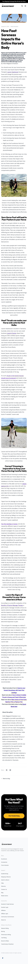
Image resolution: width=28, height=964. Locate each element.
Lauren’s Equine (11, 333)
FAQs (2, 883)
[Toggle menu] (25, 6)
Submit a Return (5, 880)
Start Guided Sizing (14, 816)
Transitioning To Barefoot (7, 944)
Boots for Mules (5, 941)
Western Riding (5, 928)
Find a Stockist (5, 865)
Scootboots (4, 859)
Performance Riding (6, 934)
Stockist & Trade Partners (7, 904)
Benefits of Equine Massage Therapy (12, 605)
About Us (3, 920)
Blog (2, 892)
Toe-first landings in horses (9, 524)
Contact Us (4, 889)
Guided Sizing (4, 873)
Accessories (4, 862)
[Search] (22, 6)
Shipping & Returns (6, 877)
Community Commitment (7, 916)
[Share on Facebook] (6, 770)
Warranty (3, 886)
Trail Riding (4, 937)
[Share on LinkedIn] (10, 770)
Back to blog (6, 778)
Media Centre (4, 895)
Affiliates (3, 910)
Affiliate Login (4, 913)
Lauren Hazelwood (12, 72)
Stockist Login (4, 907)
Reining (3, 931)
